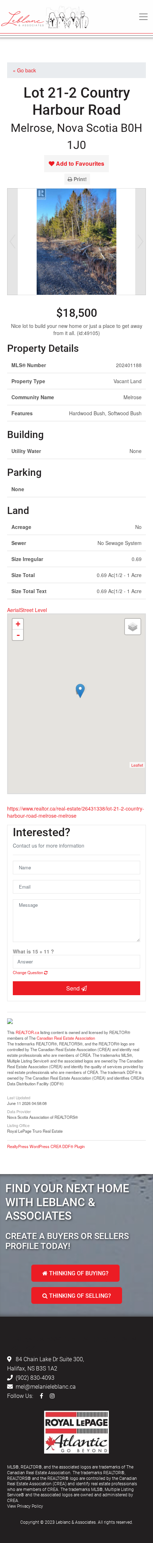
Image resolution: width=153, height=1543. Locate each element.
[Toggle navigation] (143, 17)
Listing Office (18, 1124)
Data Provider (19, 1111)
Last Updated (18, 1097)
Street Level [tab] (33, 609)
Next (140, 241)
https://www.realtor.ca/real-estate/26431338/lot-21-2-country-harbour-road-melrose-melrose (75, 812)
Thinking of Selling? (79, 1295)
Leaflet (137, 765)
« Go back (24, 70)
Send (73, 988)
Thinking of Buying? (78, 1273)
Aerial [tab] (13, 609)
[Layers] (133, 626)
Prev (12, 241)
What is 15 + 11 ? (33, 951)
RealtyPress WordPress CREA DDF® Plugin (46, 1146)
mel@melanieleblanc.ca (46, 1386)
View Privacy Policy (25, 1506)
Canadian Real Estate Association (66, 1038)
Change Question (28, 972)
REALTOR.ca (27, 1032)
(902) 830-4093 (35, 1377)
